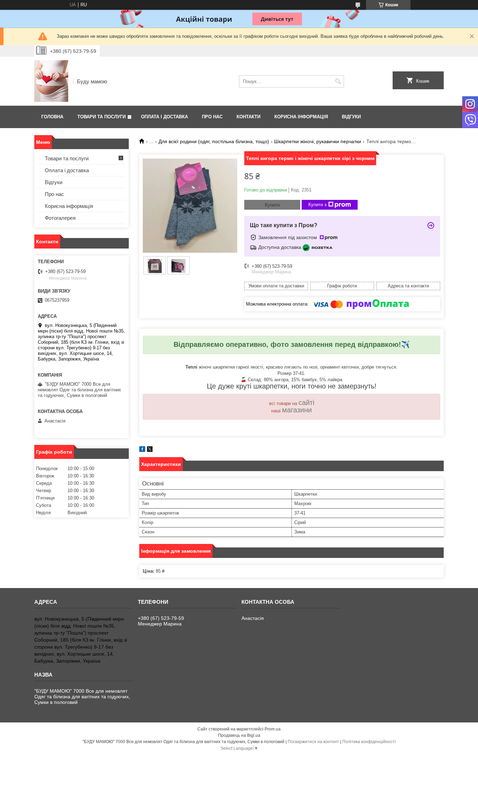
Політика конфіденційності (369, 741)
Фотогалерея (60, 218)
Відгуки (351, 116)
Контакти (248, 116)
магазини (297, 410)
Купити (272, 205)
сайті (306, 402)
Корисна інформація (301, 116)
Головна (52, 116)
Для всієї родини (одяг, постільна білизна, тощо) (214, 141)
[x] (150, 450)
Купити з (317, 204)
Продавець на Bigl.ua (239, 735)
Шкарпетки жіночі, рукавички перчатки (317, 141)
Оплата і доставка (164, 116)
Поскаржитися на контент (313, 741)
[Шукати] (338, 81)
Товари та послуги (101, 116)
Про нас (212, 116)
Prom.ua (273, 729)
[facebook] (142, 450)
